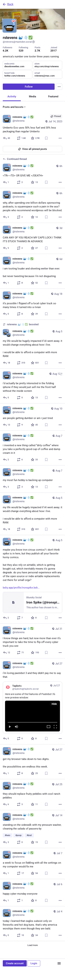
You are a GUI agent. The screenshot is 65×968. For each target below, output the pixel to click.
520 (21, 50)
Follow (29, 86)
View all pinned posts (34, 149)
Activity (11, 96)
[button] (32, 716)
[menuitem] (32, 716)
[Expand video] (48, 727)
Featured (53, 96)
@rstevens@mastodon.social (17, 41)
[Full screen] (55, 727)
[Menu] (59, 87)
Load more (32, 945)
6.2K (5, 50)
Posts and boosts (13, 107)
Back (10, 4)
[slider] (32, 722)
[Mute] (16, 727)
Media (32, 96)
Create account (15, 963)
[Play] (10, 727)
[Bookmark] (46, 138)
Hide (54, 704)
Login (34, 963)
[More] (60, 138)
